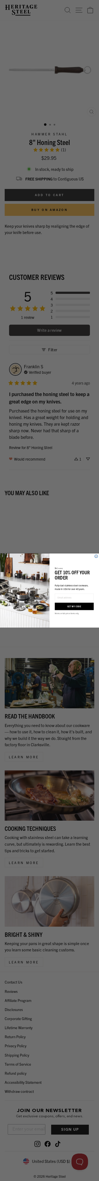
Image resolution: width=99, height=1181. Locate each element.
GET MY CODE (74, 606)
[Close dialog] (96, 556)
